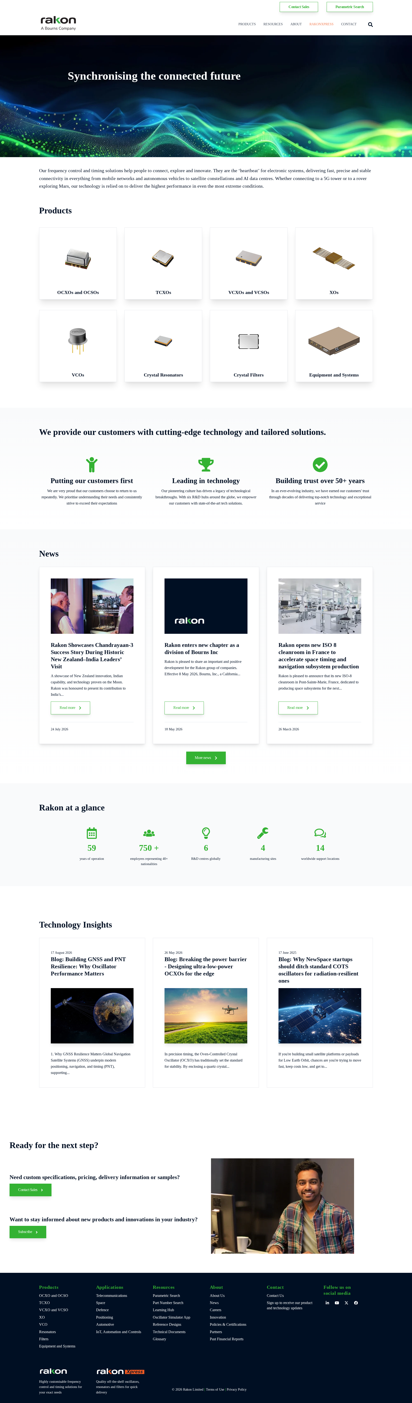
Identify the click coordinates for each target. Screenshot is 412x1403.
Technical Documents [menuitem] (169, 1332)
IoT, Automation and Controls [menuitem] (118, 1332)
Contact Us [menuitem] (275, 1296)
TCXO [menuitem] (44, 1303)
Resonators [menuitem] (47, 1332)
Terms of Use (215, 1389)
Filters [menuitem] (43, 1339)
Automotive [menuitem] (105, 1324)
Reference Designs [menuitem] (167, 1324)
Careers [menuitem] (215, 1310)
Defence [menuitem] (102, 1310)
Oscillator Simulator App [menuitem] (171, 1317)
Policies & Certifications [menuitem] (228, 1324)
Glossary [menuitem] (159, 1339)
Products (247, 24)
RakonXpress (321, 24)
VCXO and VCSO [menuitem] (53, 1310)
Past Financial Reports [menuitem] (226, 1339)
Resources (273, 24)
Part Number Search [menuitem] (168, 1303)
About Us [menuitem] (217, 1296)
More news (203, 758)
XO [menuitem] (42, 1317)
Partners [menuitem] (216, 1332)
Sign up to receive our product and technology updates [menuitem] (289, 1305)
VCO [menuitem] (43, 1324)
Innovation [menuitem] (218, 1317)
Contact (349, 24)
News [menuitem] (214, 1303)
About (296, 24)
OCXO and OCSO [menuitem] (53, 1296)
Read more (68, 708)
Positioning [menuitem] (104, 1317)
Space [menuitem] (100, 1303)
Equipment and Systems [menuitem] (57, 1346)
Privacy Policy (237, 1389)
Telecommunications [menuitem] (111, 1296)
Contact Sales (28, 1190)
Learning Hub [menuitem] (163, 1310)
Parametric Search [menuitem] (166, 1296)
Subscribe (25, 1232)
